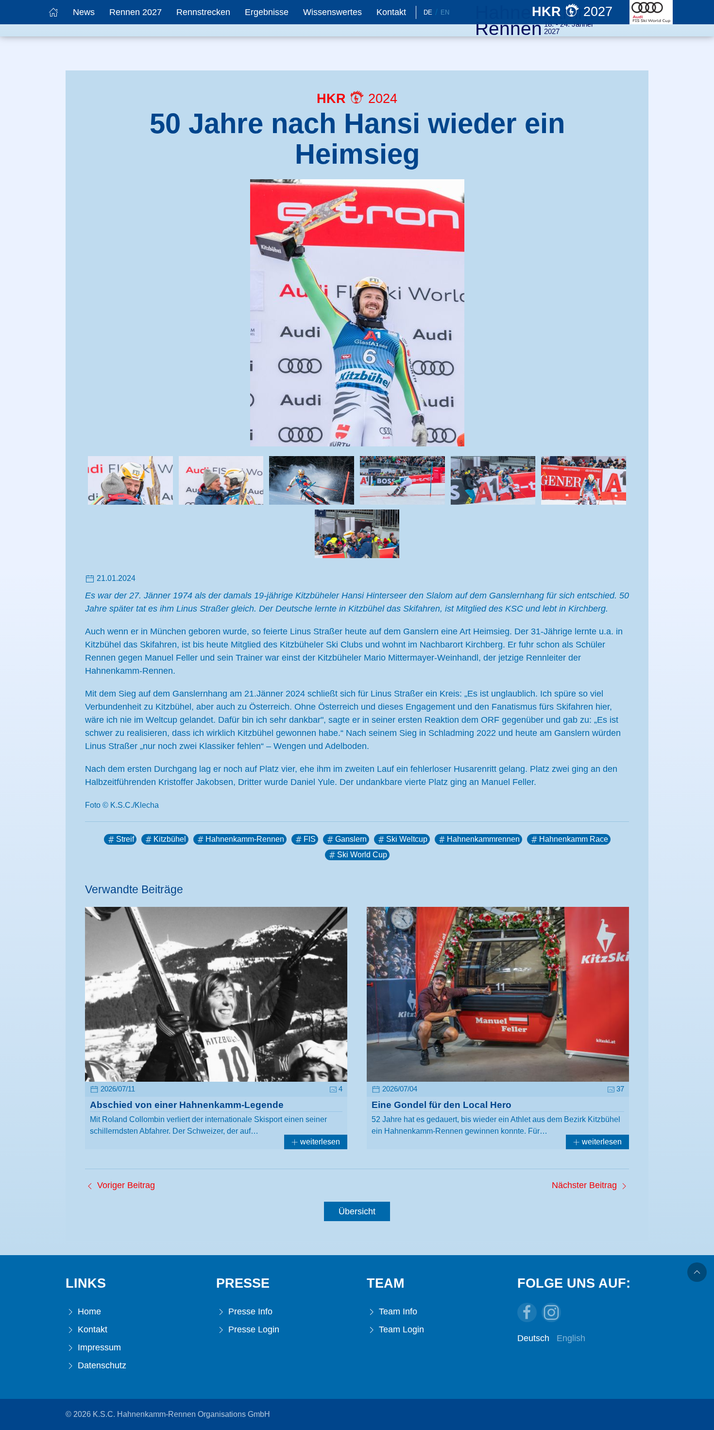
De (428, 12)
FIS (310, 839)
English (571, 1338)
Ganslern (351, 839)
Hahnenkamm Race (573, 839)
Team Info (396, 1311)
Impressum (98, 1347)
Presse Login (252, 1329)
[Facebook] (527, 1312)
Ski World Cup (362, 855)
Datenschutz (100, 1365)
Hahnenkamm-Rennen (244, 839)
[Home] (53, 12)
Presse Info (249, 1311)
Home (88, 1311)
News (84, 12)
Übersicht (357, 1211)
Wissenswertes (332, 12)
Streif (125, 839)
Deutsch (533, 1338)
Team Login (400, 1329)
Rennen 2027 (135, 12)
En (445, 12)
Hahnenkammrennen (483, 839)
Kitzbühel (169, 839)
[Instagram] (551, 1312)
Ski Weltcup (406, 839)
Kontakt (391, 12)
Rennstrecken (203, 12)
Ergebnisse (267, 12)
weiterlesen (319, 1142)
